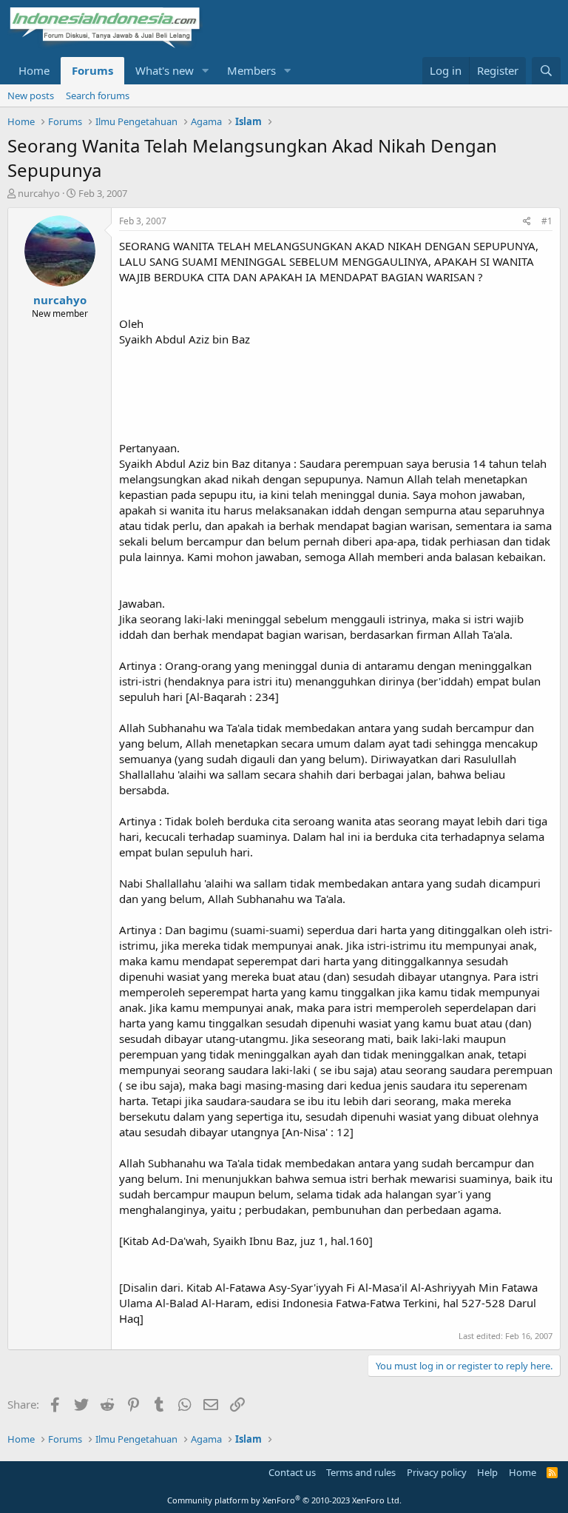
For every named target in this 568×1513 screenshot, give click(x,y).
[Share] (527, 221)
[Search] (546, 70)
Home (34, 70)
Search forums (97, 95)
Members (251, 70)
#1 (546, 221)
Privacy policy (437, 1472)
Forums (92, 70)
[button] (205, 70)
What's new (164, 70)
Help (487, 1472)
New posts (30, 95)
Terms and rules (361, 1472)
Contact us (292, 1472)
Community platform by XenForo (284, 1500)
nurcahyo (39, 193)
